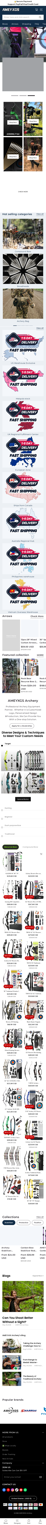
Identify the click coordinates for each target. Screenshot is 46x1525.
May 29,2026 (6, 1325)
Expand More (37, 1276)
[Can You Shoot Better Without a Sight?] (23, 1296)
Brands (5, 1450)
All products (7, 1437)
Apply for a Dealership (22, 726)
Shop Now (14, 85)
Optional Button (23, 799)
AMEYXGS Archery (25, 1513)
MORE (40, 655)
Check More (30, 85)
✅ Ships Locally (9, 1446)
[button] (41, 9)
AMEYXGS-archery (21, 1325)
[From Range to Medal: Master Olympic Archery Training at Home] (11, 1362)
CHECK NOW (23, 192)
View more (11, 636)
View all (40, 214)
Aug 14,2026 (27, 1349)
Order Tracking (8, 1454)
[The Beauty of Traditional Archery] (11, 1379)
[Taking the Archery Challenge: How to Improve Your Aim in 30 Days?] (11, 1346)
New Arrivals (7, 1459)
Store (4, 1441)
